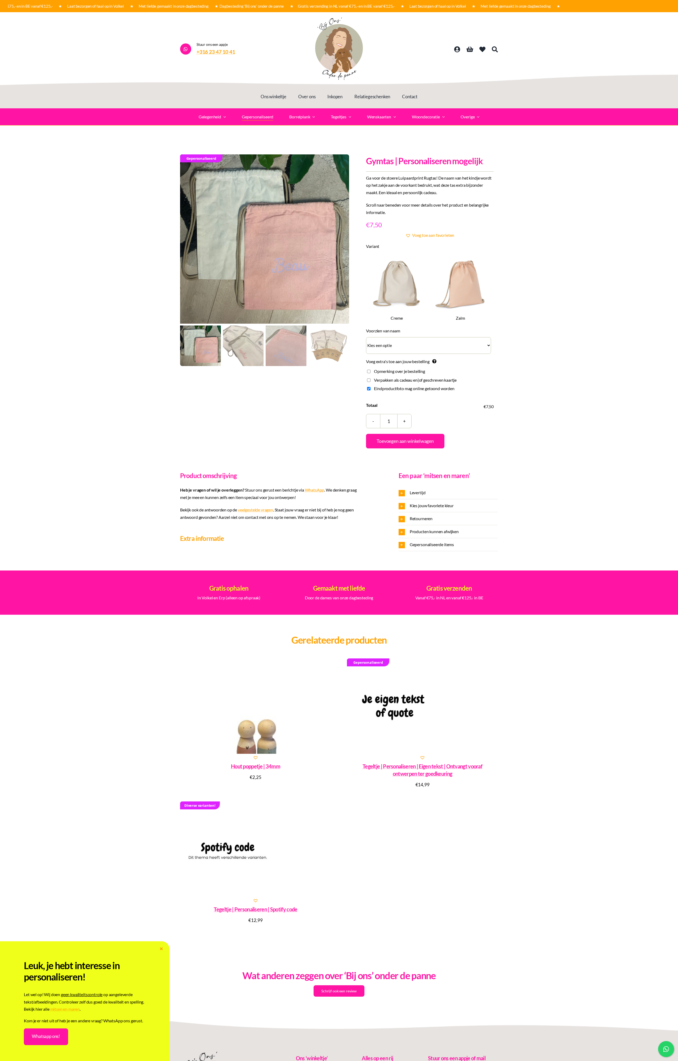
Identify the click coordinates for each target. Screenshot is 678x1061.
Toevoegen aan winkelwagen (405, 441)
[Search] (495, 49)
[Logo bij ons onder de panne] (339, 19)
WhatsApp (314, 489)
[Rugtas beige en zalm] (264, 238)
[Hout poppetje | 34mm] (255, 706)
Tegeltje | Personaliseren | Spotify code (255, 909)
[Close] (161, 949)
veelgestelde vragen (255, 509)
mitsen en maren (65, 1008)
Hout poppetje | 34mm (255, 766)
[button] (430, 235)
